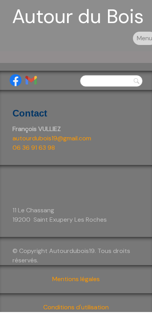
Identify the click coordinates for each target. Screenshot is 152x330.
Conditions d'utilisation (76, 307)
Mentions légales (76, 279)
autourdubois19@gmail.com (51, 138)
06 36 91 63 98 (33, 147)
